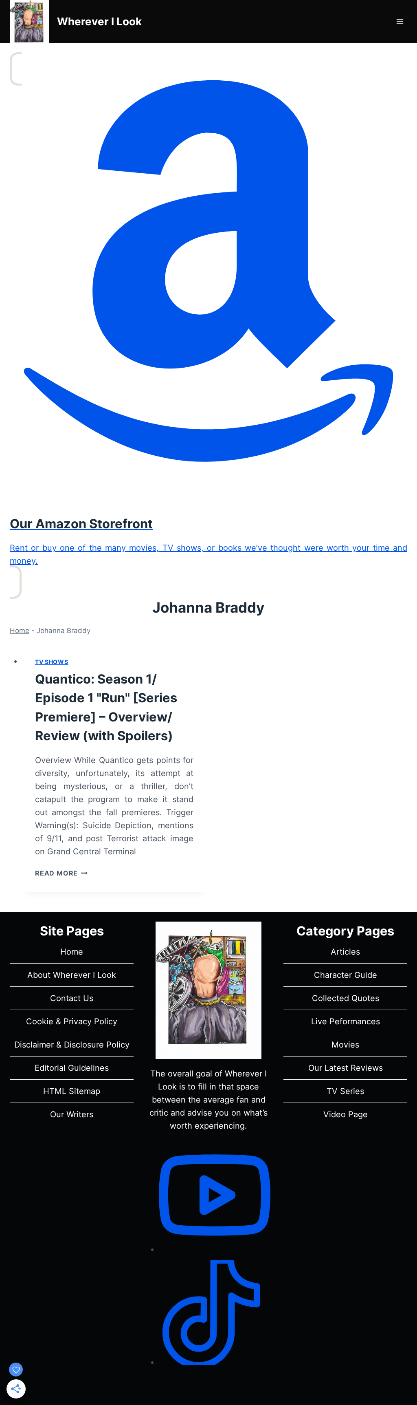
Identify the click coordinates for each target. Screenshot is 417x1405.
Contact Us (71, 998)
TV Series (345, 1091)
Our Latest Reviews (345, 1068)
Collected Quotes (345, 998)
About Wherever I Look (71, 975)
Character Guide (345, 975)
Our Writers (71, 1114)
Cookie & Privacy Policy (71, 1021)
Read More (61, 873)
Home (19, 630)
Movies (345, 1045)
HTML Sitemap (71, 1091)
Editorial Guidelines (72, 1068)
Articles (345, 952)
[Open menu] (399, 21)
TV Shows (51, 661)
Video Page (345, 1114)
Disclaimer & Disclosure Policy (71, 1045)
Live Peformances (345, 1021)
